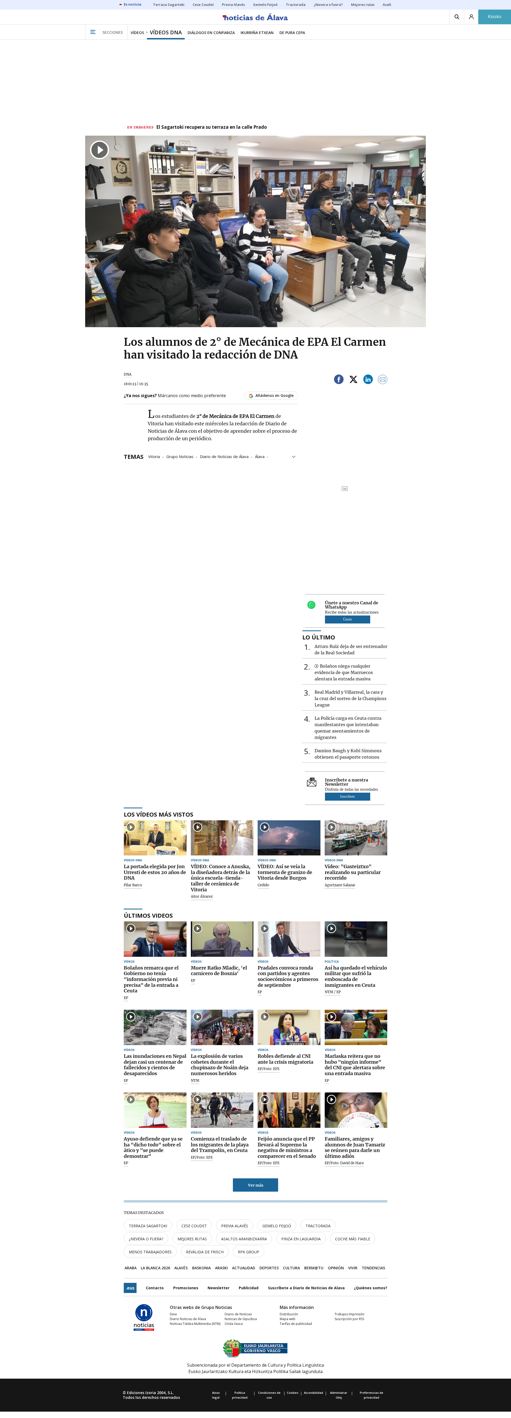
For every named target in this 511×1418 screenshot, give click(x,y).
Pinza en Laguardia (301, 1238)
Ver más (255, 1185)
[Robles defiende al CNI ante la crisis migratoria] (289, 1027)
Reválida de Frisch (205, 1251)
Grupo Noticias (179, 456)
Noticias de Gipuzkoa (241, 1319)
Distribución (289, 1314)
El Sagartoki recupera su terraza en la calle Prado (211, 127)
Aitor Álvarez (202, 897)
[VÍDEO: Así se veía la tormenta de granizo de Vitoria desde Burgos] (289, 838)
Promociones (185, 1287)
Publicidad (248, 1287)
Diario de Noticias (238, 1314)
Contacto (155, 1287)
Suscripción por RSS (349, 1319)
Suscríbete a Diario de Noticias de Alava (306, 1287)
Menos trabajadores (150, 1251)
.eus (130, 1288)
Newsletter (218, 1287)
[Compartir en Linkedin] (368, 380)
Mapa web (287, 1319)
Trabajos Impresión (349, 1314)
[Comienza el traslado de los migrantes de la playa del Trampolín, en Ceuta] (222, 1110)
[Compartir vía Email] (383, 380)
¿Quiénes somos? (370, 1287)
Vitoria (154, 456)
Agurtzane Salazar (340, 885)
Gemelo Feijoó (276, 1225)
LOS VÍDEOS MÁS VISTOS (158, 814)
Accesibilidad (313, 1393)
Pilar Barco (133, 885)
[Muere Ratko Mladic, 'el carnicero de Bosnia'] (222, 939)
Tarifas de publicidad (296, 1323)
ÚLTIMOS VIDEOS (148, 915)
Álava (260, 456)
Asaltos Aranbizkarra (244, 1238)
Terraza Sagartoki (148, 1225)
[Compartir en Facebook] (339, 380)
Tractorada (318, 1225)
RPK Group (248, 1251)
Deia (173, 1314)
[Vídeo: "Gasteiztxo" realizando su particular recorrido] (356, 838)
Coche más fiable (352, 1238)
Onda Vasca (234, 1323)
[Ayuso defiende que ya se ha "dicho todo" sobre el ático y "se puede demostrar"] (155, 1110)
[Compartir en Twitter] (353, 380)
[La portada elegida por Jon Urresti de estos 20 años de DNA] (155, 838)
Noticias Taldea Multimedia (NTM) (195, 1323)
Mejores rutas (192, 1238)
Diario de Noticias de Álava (224, 456)
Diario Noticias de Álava (188, 1319)
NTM (195, 1081)
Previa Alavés (234, 1225)
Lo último (318, 637)
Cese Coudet (194, 1225)
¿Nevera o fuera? (146, 1238)
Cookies (292, 1393)
